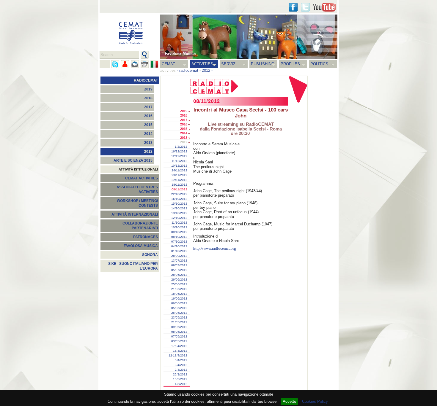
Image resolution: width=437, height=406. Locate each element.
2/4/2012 (181, 369)
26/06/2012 (179, 279)
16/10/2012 (179, 199)
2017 (148, 107)
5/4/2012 (181, 360)
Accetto (289, 401)
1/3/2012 (181, 384)
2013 (148, 142)
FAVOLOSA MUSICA (141, 246)
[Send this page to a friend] (125, 64)
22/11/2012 (179, 180)
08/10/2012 (179, 236)
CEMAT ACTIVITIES (141, 178)
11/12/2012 (179, 161)
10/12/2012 (179, 165)
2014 (148, 134)
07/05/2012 (179, 336)
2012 (206, 70)
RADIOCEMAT (146, 80)
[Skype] (115, 64)
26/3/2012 (180, 374)
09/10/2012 (179, 232)
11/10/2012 (179, 222)
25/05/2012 (179, 312)
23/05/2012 (179, 317)
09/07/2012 (179, 265)
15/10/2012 (179, 203)
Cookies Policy (315, 401)
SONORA (150, 255)
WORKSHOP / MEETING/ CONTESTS (137, 203)
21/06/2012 (179, 289)
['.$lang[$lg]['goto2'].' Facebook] (293, 7)
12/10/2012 (179, 217)
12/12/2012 (179, 156)
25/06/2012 (179, 284)
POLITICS (319, 64)
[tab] (191, 111)
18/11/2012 (179, 184)
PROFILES (290, 64)
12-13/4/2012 (178, 355)
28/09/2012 (179, 255)
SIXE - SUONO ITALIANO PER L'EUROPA (133, 266)
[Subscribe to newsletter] (135, 64)
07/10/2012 (179, 241)
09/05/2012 (179, 327)
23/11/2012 (179, 175)
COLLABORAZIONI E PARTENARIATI (140, 226)
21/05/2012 (179, 322)
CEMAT (168, 64)
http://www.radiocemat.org (214, 248)
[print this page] (145, 64)
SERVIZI (229, 64)
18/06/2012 (179, 293)
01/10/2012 (179, 251)
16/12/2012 (179, 151)
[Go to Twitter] (305, 7)
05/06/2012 (179, 308)
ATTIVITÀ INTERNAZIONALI (134, 214)
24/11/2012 (179, 170)
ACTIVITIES (202, 64)
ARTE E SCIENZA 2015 (133, 160)
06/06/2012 (179, 303)
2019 (148, 89)
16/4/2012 (180, 350)
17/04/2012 (179, 346)
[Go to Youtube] (324, 7)
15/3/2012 (180, 379)
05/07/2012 (179, 270)
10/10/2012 (179, 227)
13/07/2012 (179, 260)
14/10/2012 (179, 208)
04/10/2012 (179, 246)
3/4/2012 (181, 365)
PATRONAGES (145, 237)
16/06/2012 (179, 298)
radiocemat (188, 70)
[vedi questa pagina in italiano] (154, 64)
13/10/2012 (179, 213)
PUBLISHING (262, 64)
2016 (148, 116)
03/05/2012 (179, 341)
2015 (148, 125)
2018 (148, 98)
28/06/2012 (179, 274)
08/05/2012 (179, 331)
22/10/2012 (179, 194)
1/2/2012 (181, 146)
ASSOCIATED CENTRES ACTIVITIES (137, 189)
